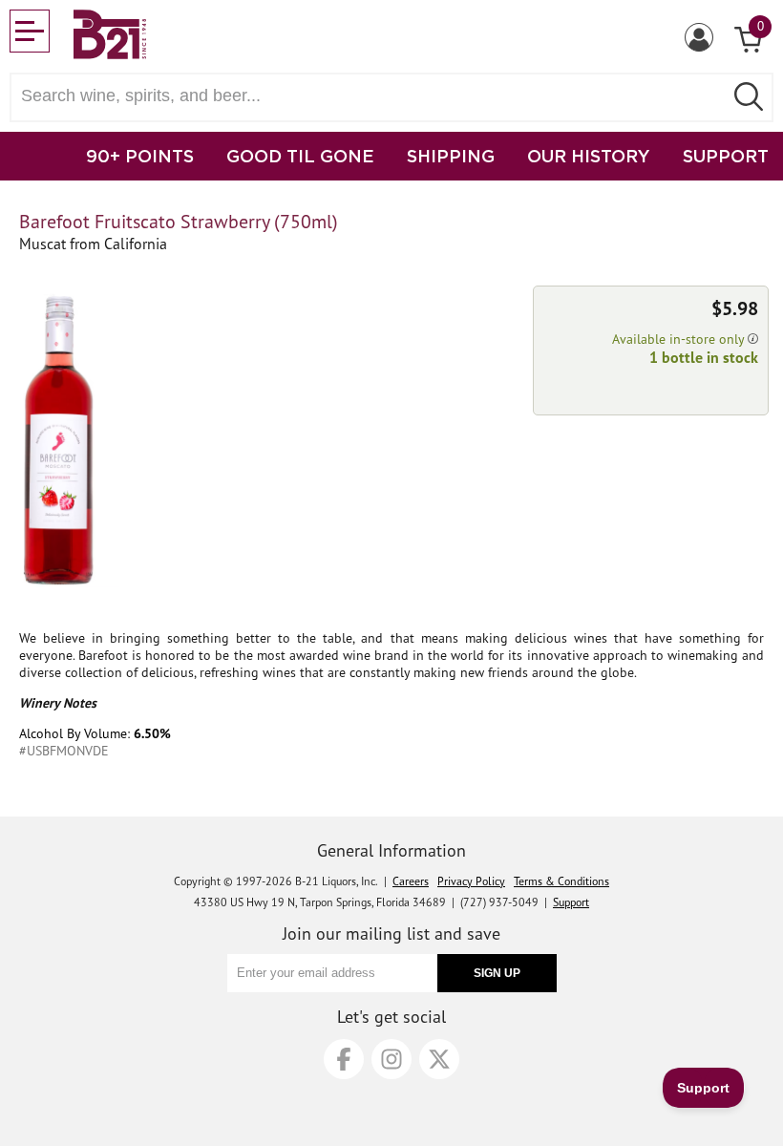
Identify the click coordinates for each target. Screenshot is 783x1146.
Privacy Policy (471, 881)
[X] (439, 1059)
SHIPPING (451, 155)
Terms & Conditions (561, 881)
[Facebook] (344, 1059)
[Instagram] (391, 1059)
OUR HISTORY (588, 155)
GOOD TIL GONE (300, 155)
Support (571, 902)
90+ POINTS (140, 155)
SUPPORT (726, 155)
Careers (410, 881)
